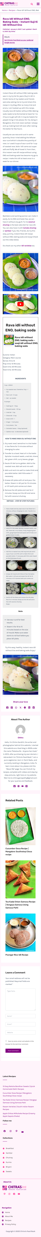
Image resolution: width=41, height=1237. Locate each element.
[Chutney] (8, 1157)
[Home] (6, 1212)
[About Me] (7, 1216)
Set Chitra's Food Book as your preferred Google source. (18, 41)
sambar (8, 231)
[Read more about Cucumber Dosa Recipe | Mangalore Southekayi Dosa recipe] (20, 826)
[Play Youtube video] (20, 304)
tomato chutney (29, 228)
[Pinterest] (12, 707)
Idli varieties (26, 246)
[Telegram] (25, 707)
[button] (32, 4)
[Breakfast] (8, 1148)
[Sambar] (7, 1153)
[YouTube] (22, 786)
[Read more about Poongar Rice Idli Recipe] (20, 932)
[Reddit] (34, 707)
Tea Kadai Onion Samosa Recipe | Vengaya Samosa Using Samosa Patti (20, 904)
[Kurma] (7, 1162)
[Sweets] (7, 1171)
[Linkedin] (29, 707)
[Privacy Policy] (9, 1224)
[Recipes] (6, 1220)
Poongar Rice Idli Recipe (16, 955)
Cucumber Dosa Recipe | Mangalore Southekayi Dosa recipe (18, 851)
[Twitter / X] (20, 707)
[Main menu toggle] (38, 4)
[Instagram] (19, 786)
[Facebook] (7, 707)
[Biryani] (7, 1167)
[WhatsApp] (16, 707)
